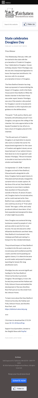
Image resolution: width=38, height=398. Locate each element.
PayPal (23, 331)
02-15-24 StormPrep (17, 323)
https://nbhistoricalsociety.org (16, 309)
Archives (18, 357)
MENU (8, 3)
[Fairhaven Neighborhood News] (19, 16)
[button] (3, 2)
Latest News (17, 338)
